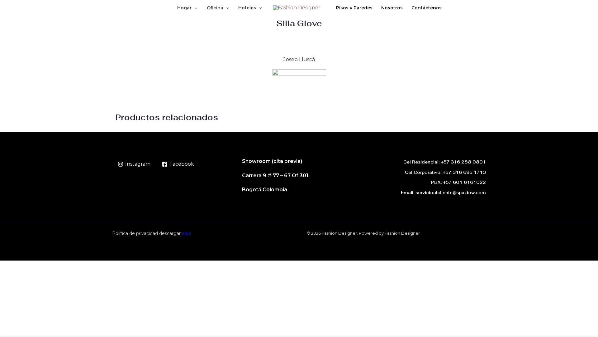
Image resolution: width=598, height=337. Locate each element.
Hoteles (247, 8)
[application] (194, 7)
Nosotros (392, 8)
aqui (186, 233)
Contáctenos (426, 8)
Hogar (184, 8)
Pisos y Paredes (354, 8)
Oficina (215, 8)
